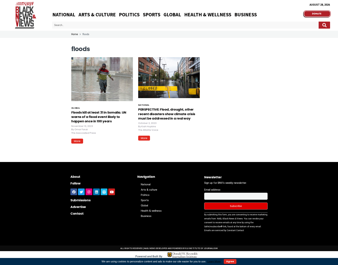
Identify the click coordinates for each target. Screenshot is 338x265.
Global (172, 14)
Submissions (80, 200)
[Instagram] (89, 191)
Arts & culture (97, 14)
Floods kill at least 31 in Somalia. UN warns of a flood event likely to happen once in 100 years (98, 116)
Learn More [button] (214, 261)
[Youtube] (111, 191)
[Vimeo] (104, 191)
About (75, 176)
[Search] (324, 25)
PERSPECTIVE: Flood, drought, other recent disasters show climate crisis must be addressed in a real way (166, 113)
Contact (77, 213)
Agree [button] (230, 261)
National (63, 14)
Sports (151, 14)
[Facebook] (73, 191)
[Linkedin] (96, 191)
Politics (129, 14)
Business (245, 14)
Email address (212, 189)
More (77, 141)
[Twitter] (81, 191)
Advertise (78, 207)
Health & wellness (207, 14)
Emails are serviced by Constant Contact (224, 230)
